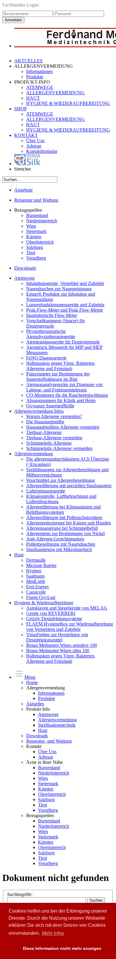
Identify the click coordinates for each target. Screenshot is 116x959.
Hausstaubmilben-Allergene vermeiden (62, 427)
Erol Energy (37, 586)
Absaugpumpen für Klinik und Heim (60, 400)
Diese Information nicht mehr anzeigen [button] (62, 948)
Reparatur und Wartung (36, 200)
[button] (13, 948)
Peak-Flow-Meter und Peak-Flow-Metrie (64, 309)
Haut (18, 554)
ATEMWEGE (39, 87)
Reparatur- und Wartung (49, 740)
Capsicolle (36, 591)
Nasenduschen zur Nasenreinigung (59, 288)
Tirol (30, 252)
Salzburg (34, 247)
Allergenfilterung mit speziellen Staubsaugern (69, 485)
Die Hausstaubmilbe (45, 421)
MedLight (35, 581)
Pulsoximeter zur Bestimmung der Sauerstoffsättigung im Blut (58, 376)
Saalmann (35, 576)
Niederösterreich (41, 220)
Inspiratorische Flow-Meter (51, 315)
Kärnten (33, 236)
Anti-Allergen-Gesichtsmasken (55, 538)
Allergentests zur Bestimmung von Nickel (65, 533)
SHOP (20, 108)
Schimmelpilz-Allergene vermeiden (59, 448)
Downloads (25, 267)
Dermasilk (36, 560)
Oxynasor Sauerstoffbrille (50, 405)
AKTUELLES (28, 60)
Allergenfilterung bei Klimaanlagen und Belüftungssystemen (63, 509)
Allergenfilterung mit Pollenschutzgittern (64, 517)
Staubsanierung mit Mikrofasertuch (59, 549)
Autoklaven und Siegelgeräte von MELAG (66, 607)
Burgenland (37, 215)
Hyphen (33, 570)
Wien (31, 226)
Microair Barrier (41, 565)
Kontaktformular (41, 151)
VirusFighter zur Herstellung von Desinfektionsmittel (57, 637)
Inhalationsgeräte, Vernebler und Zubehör (65, 283)
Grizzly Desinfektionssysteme (54, 618)
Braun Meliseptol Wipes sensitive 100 (61, 645)
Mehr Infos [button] (53, 933)
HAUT (33, 98)
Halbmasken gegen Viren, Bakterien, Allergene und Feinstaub (60, 366)
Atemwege (24, 278)
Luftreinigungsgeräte (45, 490)
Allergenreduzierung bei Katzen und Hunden (68, 522)
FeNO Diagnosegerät (46, 357)
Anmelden (13, 20)
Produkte (34, 76)
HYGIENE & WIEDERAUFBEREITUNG (68, 103)
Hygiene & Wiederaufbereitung (43, 602)
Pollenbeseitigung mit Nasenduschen (60, 544)
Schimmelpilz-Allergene (49, 443)
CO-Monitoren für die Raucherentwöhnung (67, 395)
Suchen (96, 900)
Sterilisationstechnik (57, 725)
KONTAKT (26, 135)
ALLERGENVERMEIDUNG (55, 92)
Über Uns (35, 140)
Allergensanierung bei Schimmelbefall (62, 528)
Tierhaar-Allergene (44, 432)
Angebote (23, 189)
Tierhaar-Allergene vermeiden (54, 437)
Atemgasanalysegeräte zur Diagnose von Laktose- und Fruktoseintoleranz (64, 387)
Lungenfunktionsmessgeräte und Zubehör (65, 304)
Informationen (39, 71)
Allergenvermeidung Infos (39, 411)
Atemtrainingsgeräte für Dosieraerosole (63, 341)
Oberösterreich (40, 241)
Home (32, 682)
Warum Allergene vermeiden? (54, 416)
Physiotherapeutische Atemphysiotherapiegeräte (50, 334)
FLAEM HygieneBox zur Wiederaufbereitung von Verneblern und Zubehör (69, 626)
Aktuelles (35, 703)
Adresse (33, 145)
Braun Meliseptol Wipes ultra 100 (57, 650)
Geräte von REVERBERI (50, 613)
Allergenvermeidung (33, 453)
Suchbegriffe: (19, 894)
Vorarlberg (36, 257)
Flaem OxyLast (40, 597)
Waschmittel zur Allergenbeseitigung (60, 480)
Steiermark (36, 231)
